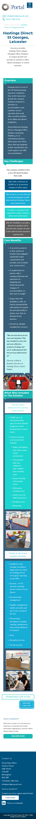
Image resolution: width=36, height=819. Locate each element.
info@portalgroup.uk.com (18, 16)
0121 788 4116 (13, 19)
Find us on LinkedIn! (15, 803)
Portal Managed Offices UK (17, 6)
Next (30, 384)
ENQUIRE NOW (18, 736)
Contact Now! (10, 797)
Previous (6, 384)
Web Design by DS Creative (21, 816)
